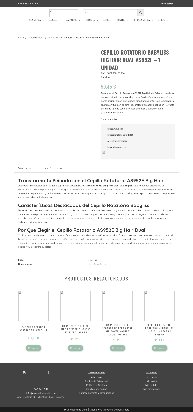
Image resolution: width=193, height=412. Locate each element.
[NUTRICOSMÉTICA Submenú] (152, 20)
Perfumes (90, 20)
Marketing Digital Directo (116, 409)
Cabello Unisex (36, 37)
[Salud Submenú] (112, 20)
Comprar (33, 348)
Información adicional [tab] (51, 168)
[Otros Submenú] (167, 20)
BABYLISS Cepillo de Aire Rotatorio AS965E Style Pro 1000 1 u (75, 329)
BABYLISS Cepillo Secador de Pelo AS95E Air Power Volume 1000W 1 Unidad (117, 329)
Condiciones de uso (96, 389)
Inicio (21, 37)
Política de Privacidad (96, 381)
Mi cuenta (152, 377)
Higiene (121, 20)
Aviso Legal (96, 377)
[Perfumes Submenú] (97, 20)
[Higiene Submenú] (127, 20)
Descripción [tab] (24, 168)
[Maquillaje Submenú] (79, 20)
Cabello (53, 20)
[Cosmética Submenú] (43, 20)
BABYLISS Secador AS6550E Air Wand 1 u (33, 328)
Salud (106, 20)
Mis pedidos (151, 385)
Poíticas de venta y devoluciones (96, 392)
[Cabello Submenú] (60, 20)
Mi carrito (152, 381)
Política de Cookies (96, 385)
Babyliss (105, 77)
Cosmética (35, 20)
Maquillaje (71, 20)
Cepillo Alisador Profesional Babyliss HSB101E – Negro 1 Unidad (159, 329)
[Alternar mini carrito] (177, 4)
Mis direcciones (151, 389)
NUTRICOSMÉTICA (141, 20)
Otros (161, 20)
